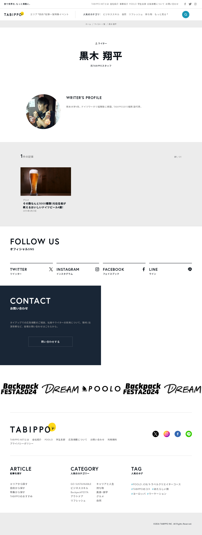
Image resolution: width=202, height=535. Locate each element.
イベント (64, 14)
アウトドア (77, 496)
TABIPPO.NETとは (100, 4)
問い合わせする (50, 341)
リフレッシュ (136, 14)
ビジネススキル (111, 14)
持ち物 (148, 14)
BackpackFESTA (80, 492)
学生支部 (142, 4)
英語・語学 (102, 492)
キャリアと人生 (105, 484)
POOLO (133, 4)
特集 (57, 14)
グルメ (26, 200)
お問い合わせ (172, 4)
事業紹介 (124, 4)
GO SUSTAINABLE (81, 484)
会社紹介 (114, 4)
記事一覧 (50, 14)
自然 (124, 14)
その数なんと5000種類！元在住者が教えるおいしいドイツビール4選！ (44, 205)
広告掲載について (156, 4)
